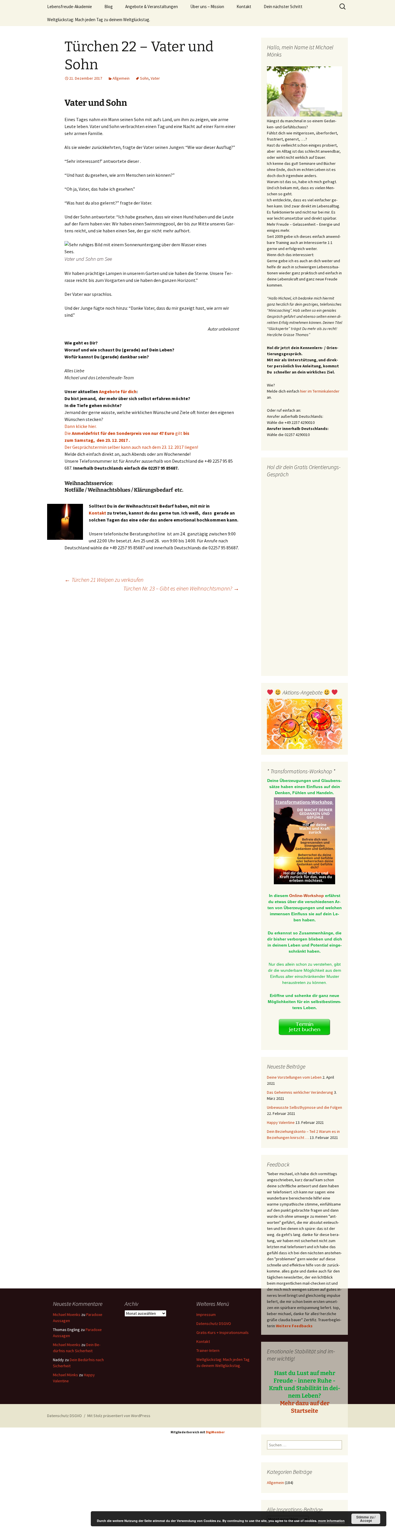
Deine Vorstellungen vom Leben (294, 1077)
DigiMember (215, 1432)
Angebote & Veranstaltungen (151, 6)
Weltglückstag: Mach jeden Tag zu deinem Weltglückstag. (98, 19)
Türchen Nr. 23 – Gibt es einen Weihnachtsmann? (181, 588)
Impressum (206, 1314)
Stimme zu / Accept (365, 1518)
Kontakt (244, 6)
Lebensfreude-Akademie (69, 6)
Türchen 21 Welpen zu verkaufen (103, 579)
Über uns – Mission (207, 6)
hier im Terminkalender (319, 391)
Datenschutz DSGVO (213, 1323)
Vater (155, 78)
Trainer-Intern (207, 1350)
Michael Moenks (66, 1314)
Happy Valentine (281, 1122)
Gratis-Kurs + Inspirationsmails (222, 1332)
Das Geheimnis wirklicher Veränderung (300, 1092)
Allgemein (121, 78)
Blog (108, 6)
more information (331, 1520)
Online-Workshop (306, 895)
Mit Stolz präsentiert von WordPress (118, 1415)
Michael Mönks (65, 1374)
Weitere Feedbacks (294, 1325)
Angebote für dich (117, 391)
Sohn (144, 78)
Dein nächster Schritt (283, 6)
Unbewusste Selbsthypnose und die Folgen (304, 1107)
